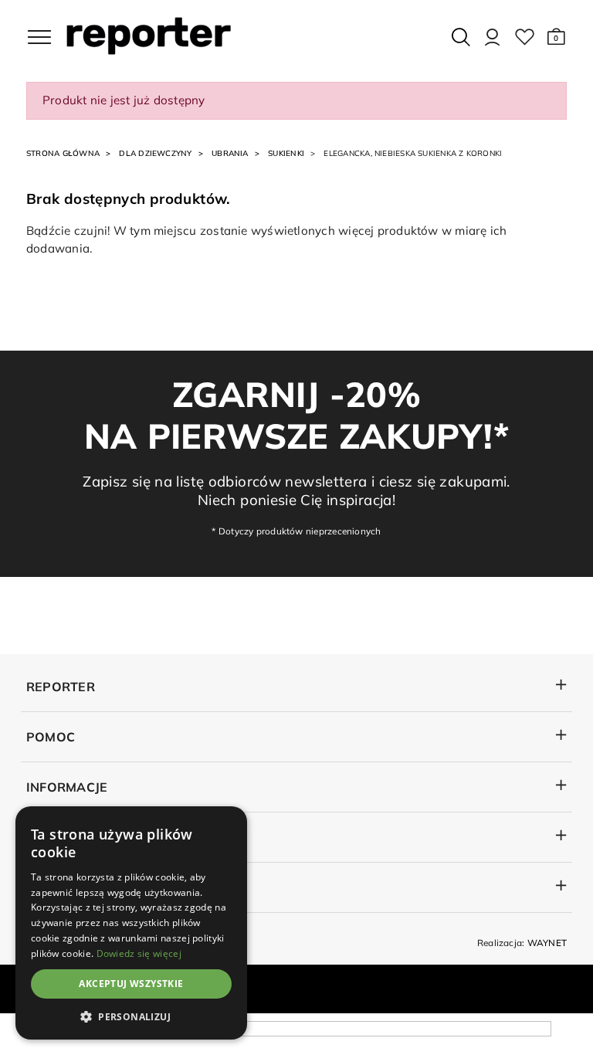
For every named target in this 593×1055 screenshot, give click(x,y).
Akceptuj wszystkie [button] (131, 983)
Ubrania (230, 153)
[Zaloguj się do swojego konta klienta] (492, 37)
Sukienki (286, 153)
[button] (556, 37)
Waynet (547, 942)
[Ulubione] (524, 37)
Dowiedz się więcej (139, 953)
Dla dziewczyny (155, 153)
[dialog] (131, 923)
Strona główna (63, 153)
